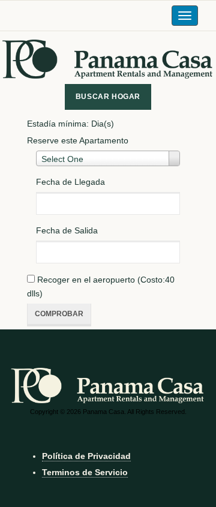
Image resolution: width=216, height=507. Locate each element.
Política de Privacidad (86, 456)
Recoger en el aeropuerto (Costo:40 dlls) (101, 286)
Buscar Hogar (108, 96)
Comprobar (59, 314)
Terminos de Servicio (85, 472)
